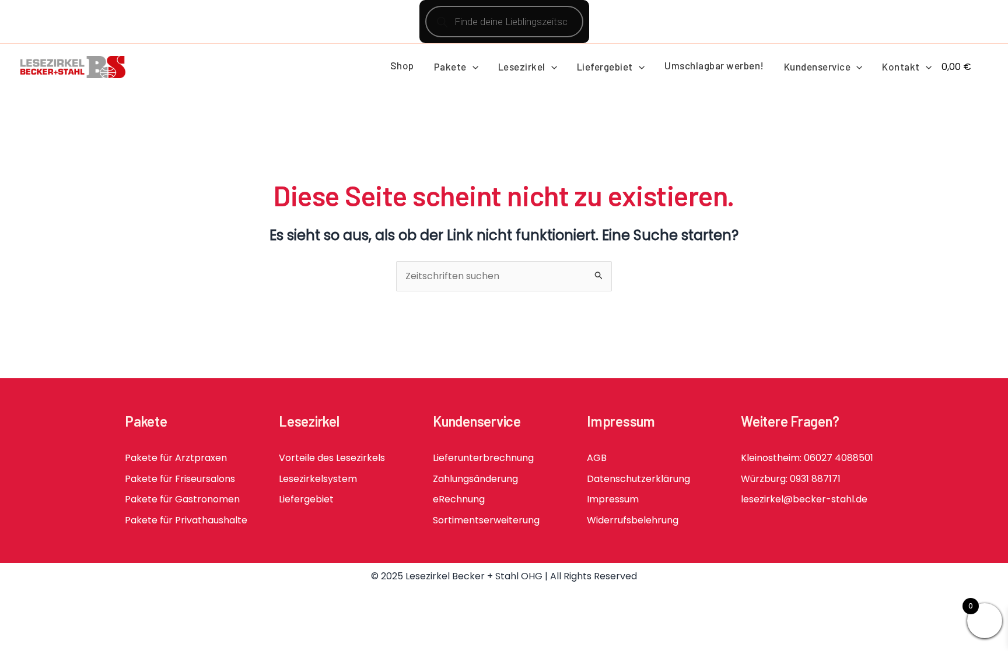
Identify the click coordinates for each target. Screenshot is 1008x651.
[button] (472, 66)
